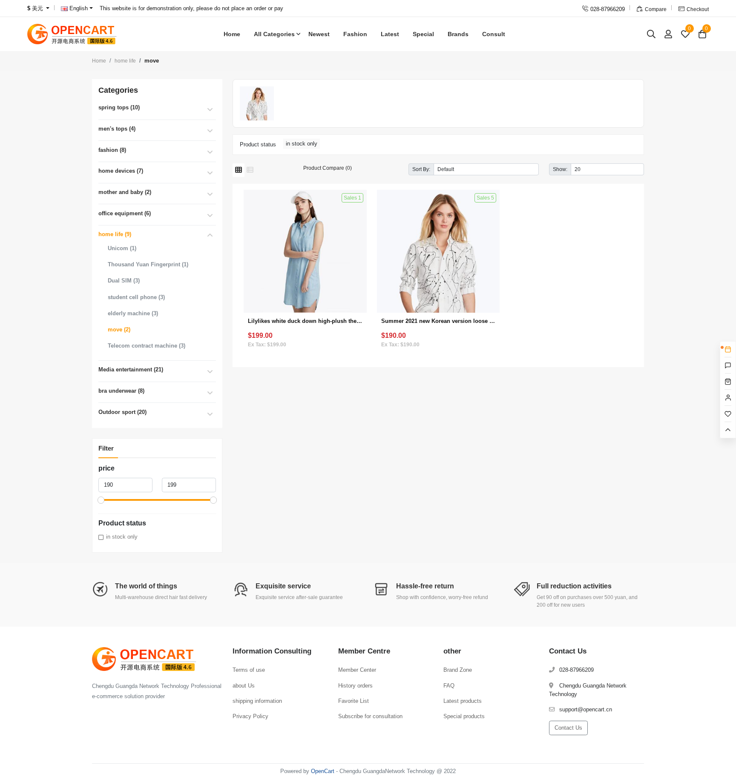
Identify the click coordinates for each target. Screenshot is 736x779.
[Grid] (238, 170)
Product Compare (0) (327, 168)
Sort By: (421, 169)
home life (125, 61)
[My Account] (668, 34)
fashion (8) (112, 150)
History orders (355, 685)
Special (423, 34)
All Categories (274, 34)
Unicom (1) (122, 248)
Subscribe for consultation (370, 716)
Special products (464, 716)
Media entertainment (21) (130, 369)
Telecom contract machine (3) (146, 345)
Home (232, 34)
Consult (493, 34)
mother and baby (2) (124, 192)
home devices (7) (120, 171)
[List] (250, 170)
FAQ (448, 685)
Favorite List (353, 701)
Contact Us (568, 728)
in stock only (122, 537)
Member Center (357, 670)
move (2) (119, 329)
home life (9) (114, 234)
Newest (319, 34)
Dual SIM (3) (124, 280)
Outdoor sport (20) (122, 412)
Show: (560, 169)
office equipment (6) (124, 213)
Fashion (355, 34)
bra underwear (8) (121, 391)
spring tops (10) (119, 107)
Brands (458, 34)
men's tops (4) (116, 129)
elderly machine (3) (133, 313)
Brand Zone (457, 670)
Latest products (462, 701)
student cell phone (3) (136, 297)
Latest (390, 34)
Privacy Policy (250, 716)
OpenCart (322, 771)
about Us (244, 685)
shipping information (257, 701)
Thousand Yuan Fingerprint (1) (148, 264)
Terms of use (249, 670)
